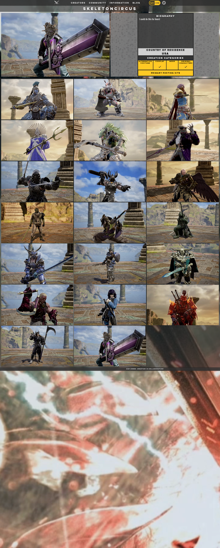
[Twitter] (164, 3)
